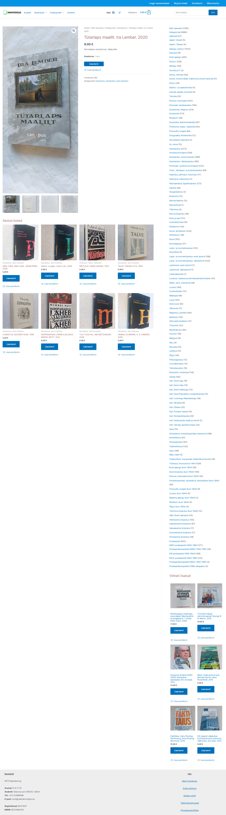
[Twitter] (119, 12)
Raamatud (39, 12)
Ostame (71, 12)
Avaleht (27, 12)
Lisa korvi (93, 64)
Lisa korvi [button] (11, 278)
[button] (73, 30)
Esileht (87, 28)
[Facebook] (113, 12)
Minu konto (213, 3)
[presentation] (45, 12)
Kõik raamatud (97, 28)
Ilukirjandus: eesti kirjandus (117, 81)
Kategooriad (110, 28)
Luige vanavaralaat (159, 3)
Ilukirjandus (122, 28)
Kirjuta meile (180, 3)
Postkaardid (55, 12)
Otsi (213, 12)
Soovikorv (197, 3)
